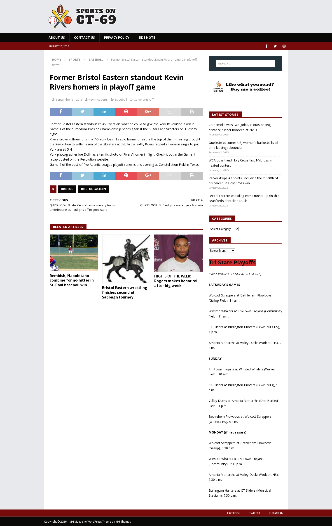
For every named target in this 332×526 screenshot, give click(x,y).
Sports (75, 59)
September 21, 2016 (69, 99)
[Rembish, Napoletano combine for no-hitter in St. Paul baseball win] (74, 253)
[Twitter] (275, 46)
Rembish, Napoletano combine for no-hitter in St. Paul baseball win (72, 280)
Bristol (67, 189)
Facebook (233, 513)
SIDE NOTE (146, 37)
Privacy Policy (116, 37)
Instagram (276, 513)
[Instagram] (284, 46)
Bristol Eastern (93, 189)
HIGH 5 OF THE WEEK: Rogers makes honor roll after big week (176, 281)
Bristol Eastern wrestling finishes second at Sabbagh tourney (124, 292)
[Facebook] (266, 46)
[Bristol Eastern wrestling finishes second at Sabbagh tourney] (126, 259)
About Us (57, 37)
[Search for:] (245, 63)
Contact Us (84, 37)
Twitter (254, 513)
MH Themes (123, 522)
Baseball (121, 99)
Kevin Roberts (98, 99)
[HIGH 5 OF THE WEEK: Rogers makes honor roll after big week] (178, 253)
